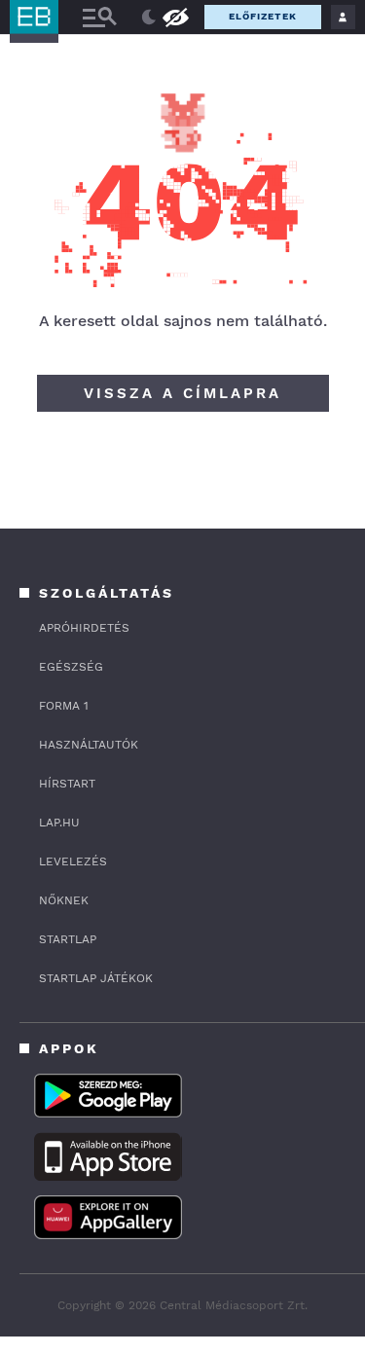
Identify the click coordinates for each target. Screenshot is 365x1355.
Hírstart (67, 783)
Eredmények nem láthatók (175, 16)
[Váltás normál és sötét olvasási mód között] (149, 17)
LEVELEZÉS (73, 861)
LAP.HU (59, 822)
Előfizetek (263, 16)
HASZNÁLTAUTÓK (88, 744)
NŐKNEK (64, 900)
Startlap (67, 939)
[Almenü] (99, 17)
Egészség (71, 667)
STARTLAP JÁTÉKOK (96, 978)
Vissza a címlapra (182, 393)
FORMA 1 (64, 706)
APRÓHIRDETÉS (84, 628)
